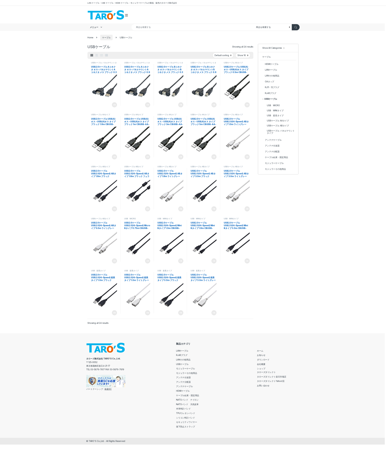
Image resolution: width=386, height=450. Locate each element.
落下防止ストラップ (185, 426)
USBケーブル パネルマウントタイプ (104, 64)
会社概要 (261, 364)
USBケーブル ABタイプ (233, 114)
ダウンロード (263, 359)
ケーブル (106, 37)
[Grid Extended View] (96, 55)
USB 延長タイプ (98, 270)
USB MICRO (130, 218)
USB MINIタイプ (164, 218)
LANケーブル (271, 69)
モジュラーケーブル (274, 163)
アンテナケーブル (273, 140)
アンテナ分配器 (272, 151)
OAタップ (269, 81)
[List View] (101, 55)
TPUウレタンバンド (185, 413)
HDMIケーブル (271, 64)
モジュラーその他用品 (275, 169)
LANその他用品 (272, 75)
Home (90, 37)
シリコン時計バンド (185, 417)
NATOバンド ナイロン (187, 399)
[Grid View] (91, 55)
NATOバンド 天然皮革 (187, 404)
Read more (114, 104)
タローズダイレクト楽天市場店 (271, 376)
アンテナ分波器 (272, 145)
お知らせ (261, 355)
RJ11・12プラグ (272, 87)
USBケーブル (270, 99)
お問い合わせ (263, 385)
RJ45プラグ (270, 93)
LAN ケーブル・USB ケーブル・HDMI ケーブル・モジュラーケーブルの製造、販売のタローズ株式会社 (132, 3)
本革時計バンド (183, 408)
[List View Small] (106, 55)
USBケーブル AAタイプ (233, 63)
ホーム (260, 350)
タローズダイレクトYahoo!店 (271, 381)
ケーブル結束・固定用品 (276, 157)
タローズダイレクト (266, 372)
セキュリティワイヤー (186, 422)
